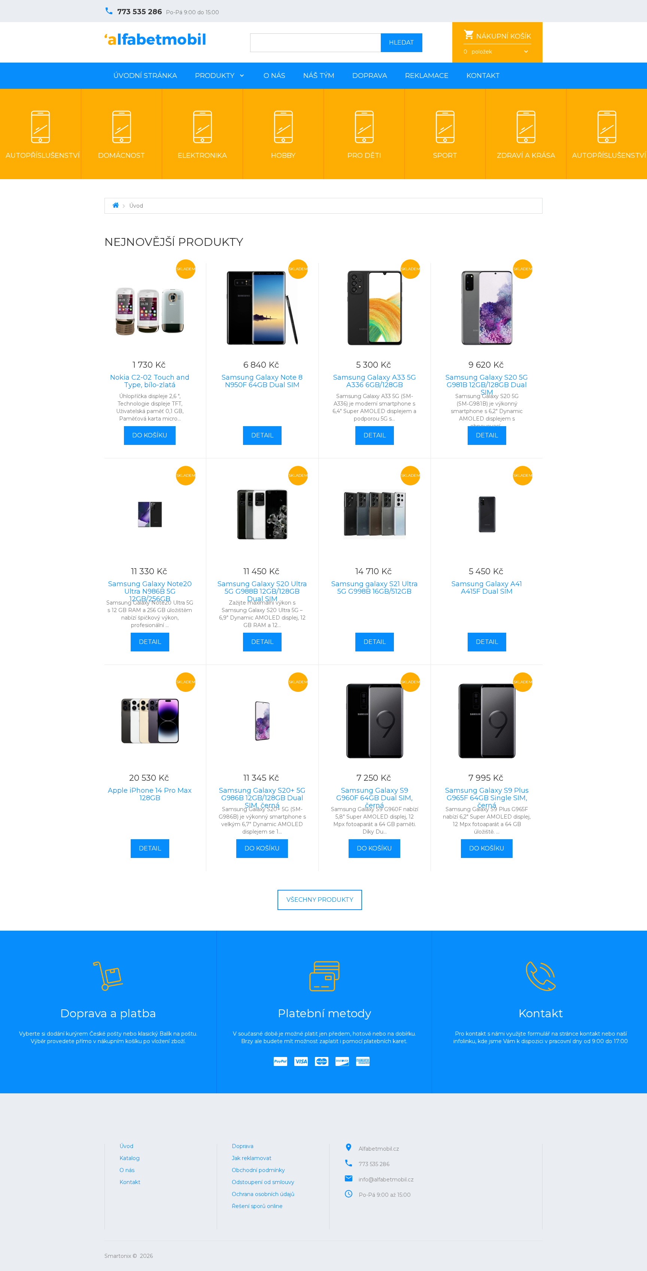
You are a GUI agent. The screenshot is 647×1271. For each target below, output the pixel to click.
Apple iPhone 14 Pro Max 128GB (150, 794)
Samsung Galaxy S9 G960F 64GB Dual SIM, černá (374, 798)
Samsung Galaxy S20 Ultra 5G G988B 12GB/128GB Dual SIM (262, 591)
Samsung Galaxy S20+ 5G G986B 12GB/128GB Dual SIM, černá (262, 798)
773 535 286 (139, 11)
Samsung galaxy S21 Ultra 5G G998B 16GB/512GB (374, 588)
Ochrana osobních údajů (263, 1194)
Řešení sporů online (257, 1206)
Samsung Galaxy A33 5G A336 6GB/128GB (374, 381)
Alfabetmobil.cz (379, 1148)
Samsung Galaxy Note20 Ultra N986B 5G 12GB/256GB (150, 591)
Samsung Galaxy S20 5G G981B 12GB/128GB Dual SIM (487, 385)
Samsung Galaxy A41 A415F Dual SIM (487, 588)
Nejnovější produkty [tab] (173, 242)
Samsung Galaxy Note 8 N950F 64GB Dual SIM (262, 381)
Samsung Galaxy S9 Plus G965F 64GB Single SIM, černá (487, 798)
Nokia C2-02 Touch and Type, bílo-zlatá (149, 381)
